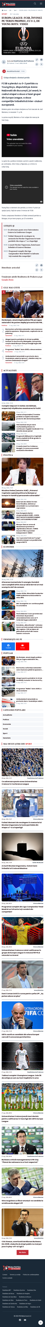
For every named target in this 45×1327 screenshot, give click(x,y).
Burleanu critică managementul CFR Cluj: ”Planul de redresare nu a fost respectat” (20, 1160)
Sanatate (8, 335)
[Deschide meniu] (41, 4)
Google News (7, 279)
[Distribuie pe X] (41, 64)
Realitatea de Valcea (9, 1307)
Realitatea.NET (7, 1290)
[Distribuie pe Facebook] (41, 60)
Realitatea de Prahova (24, 61)
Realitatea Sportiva (19, 1290)
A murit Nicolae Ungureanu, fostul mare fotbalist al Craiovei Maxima (24, 246)
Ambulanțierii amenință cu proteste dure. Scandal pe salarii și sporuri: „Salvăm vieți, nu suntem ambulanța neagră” (23, 358)
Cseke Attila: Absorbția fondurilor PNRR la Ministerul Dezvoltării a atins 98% (29, 595)
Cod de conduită (7, 1278)
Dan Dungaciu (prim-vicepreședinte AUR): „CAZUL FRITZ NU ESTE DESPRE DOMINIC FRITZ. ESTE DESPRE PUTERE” (28, 516)
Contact (5, 1274)
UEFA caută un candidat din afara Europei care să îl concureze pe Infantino (20, 1035)
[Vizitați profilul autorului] (4, 62)
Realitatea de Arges (25, 1303)
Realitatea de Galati (35, 1300)
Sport (15, 10)
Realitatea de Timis (21, 1300)
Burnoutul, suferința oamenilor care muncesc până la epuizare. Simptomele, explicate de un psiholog (24, 331)
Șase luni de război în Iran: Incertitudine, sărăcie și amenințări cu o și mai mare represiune (27, 505)
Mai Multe (22, 1252)
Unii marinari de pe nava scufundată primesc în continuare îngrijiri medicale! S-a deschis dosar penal (29, 428)
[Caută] (35, 3)
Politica (4, 325)
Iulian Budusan (38, 862)
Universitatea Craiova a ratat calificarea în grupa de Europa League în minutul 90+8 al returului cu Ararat (21, 952)
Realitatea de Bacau (8, 1293)
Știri (10, 10)
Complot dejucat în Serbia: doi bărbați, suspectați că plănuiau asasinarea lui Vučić (21, 407)
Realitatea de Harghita (23, 1293)
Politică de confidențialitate (31, 1274)
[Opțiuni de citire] (40, 1322)
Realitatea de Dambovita (10, 1303)
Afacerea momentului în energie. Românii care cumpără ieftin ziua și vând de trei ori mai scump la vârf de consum (22, 584)
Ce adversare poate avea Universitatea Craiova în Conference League (23, 231)
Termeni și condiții (15, 1274)
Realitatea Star (31, 1290)
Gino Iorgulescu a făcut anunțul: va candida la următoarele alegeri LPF (22, 1201)
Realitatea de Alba (22, 1307)
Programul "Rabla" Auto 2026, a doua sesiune (23, 349)
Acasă (5, 10)
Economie (9, 352)
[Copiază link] (37, 60)
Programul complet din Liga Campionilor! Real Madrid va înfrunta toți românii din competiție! (24, 253)
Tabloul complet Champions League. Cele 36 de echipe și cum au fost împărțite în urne (21, 1076)
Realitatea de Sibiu (8, 1300)
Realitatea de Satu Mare (10, 1297)
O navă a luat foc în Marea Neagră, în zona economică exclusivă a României (27, 448)
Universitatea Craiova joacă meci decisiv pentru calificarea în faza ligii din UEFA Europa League (22, 1119)
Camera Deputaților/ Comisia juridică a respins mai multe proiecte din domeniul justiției (28, 417)
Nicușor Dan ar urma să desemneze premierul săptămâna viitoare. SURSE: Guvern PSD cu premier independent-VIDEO (27, 528)
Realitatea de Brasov (25, 1297)
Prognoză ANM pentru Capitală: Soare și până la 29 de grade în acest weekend (29, 438)
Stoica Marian (38, 819)
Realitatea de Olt (35, 1307)
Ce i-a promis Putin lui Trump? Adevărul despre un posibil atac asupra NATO (29, 540)
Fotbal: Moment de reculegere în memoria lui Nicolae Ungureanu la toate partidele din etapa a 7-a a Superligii (24, 238)
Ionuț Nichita (38, 990)
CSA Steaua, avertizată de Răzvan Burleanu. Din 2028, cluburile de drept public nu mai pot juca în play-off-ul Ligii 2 (22, 1244)
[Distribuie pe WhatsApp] (37, 64)
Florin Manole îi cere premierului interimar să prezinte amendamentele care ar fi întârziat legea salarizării (29, 617)
